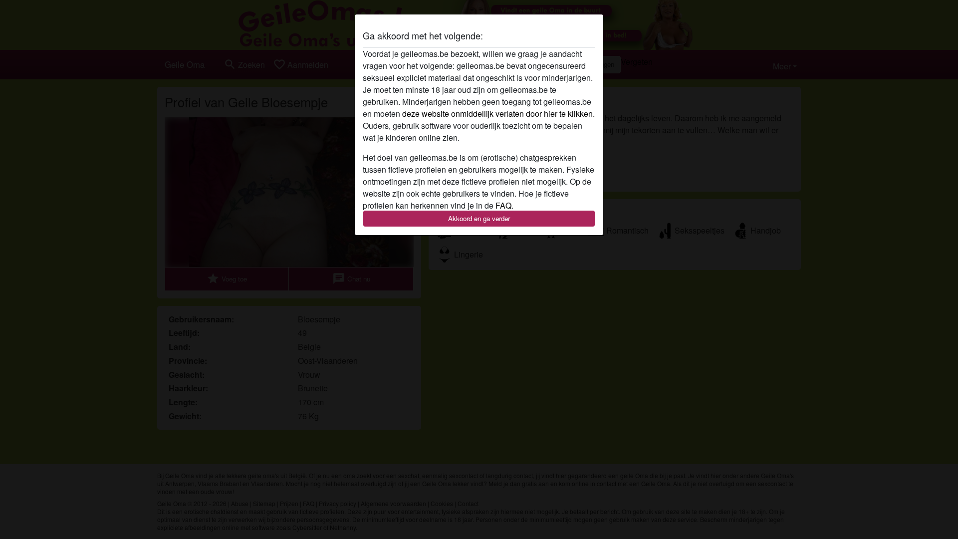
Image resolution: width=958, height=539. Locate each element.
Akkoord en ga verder (479, 218)
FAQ (503, 205)
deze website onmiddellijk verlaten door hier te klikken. (498, 113)
